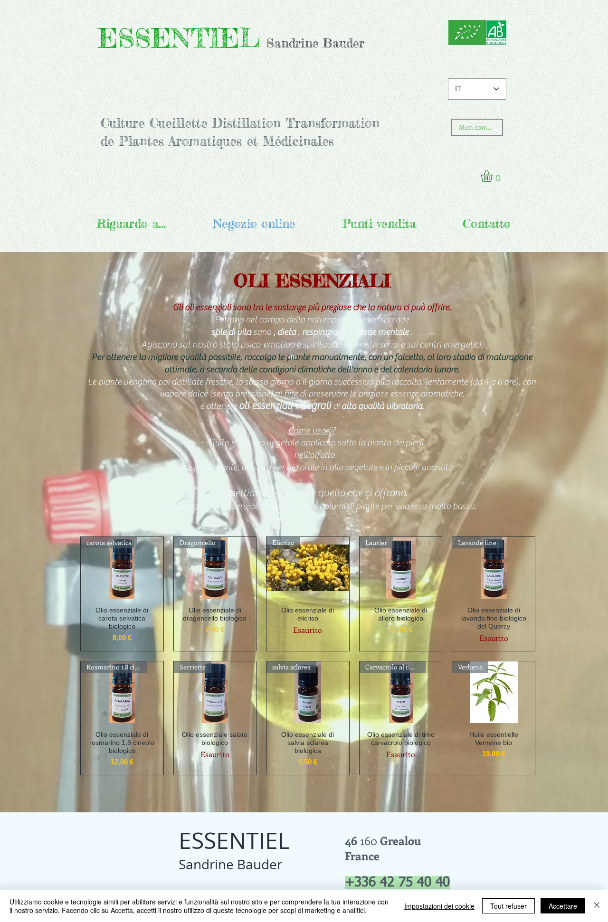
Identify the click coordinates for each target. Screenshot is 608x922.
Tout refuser (508, 906)
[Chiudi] (596, 905)
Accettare (563, 906)
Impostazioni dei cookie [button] (439, 906)
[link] (493, 176)
